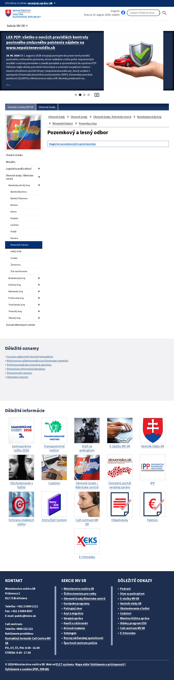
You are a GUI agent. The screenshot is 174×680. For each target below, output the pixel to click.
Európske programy (77, 603)
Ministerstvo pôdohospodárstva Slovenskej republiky (37, 360)
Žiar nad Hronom (19, 271)
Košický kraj (14, 284)
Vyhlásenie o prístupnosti (107, 664)
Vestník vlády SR (130, 603)
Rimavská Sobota (19, 244)
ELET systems (65, 664)
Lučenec (15, 224)
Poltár (14, 231)
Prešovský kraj (16, 298)
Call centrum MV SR (132, 628)
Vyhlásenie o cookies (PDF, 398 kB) (27, 669)
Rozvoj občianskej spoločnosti (83, 638)
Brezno (14, 204)
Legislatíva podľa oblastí (18, 168)
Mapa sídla (82, 664)
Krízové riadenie (74, 628)
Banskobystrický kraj (19, 185)
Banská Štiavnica (19, 198)
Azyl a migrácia (73, 613)
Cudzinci (125, 613)
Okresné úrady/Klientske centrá (84, 598)
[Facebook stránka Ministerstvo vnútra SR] (123, 13)
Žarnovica (16, 264)
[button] (18, 25)
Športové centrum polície (80, 643)
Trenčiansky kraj (16, 304)
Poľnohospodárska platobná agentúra (29, 364)
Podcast (125, 589)
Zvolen (14, 258)
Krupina (14, 218)
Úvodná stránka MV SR (20, 107)
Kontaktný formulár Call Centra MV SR (28, 640)
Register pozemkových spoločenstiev (72, 144)
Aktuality (10, 161)
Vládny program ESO (133, 623)
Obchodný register (17, 377)
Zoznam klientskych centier (20, 324)
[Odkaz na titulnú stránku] (23, 13)
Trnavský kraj (15, 311)
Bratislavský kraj (16, 278)
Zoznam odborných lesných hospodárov (30, 356)
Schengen (70, 633)
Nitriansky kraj (15, 291)
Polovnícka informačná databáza (26, 368)
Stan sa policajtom (132, 593)
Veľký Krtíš (16, 251)
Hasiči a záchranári (76, 623)
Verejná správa (73, 618)
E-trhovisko (128, 633)
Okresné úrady (47, 107)
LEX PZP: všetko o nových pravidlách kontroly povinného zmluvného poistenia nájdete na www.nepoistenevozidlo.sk (47, 42)
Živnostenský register (19, 373)
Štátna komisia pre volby (80, 593)
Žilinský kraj (14, 317)
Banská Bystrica (19, 191)
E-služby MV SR (129, 598)
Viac (8, 85)
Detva (13, 211)
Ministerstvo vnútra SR (79, 589)
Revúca (14, 238)
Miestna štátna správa (134, 618)
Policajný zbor (73, 608)
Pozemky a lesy (88, 123)
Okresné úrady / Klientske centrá (19, 177)
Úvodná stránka (14, 155)
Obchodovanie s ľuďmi (135, 608)
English (115, 11)
